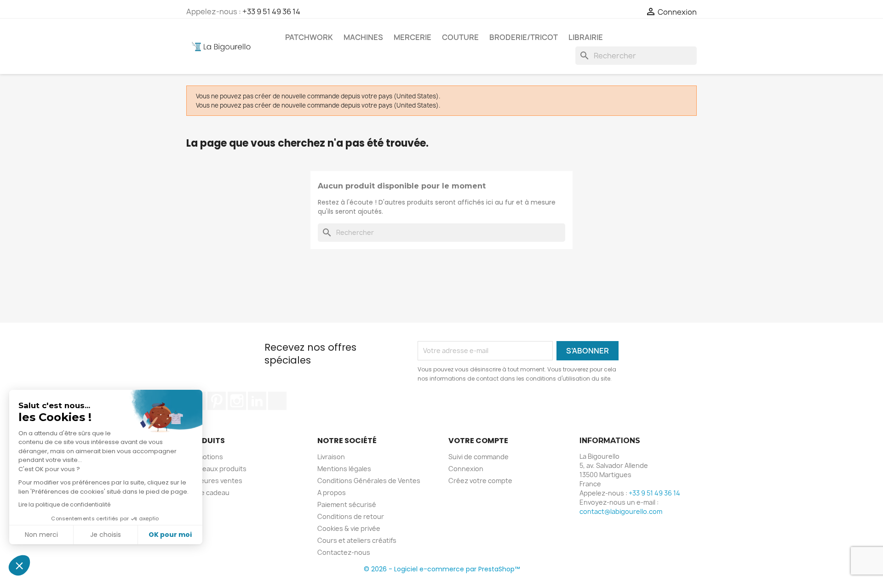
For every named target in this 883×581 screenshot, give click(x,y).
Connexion (465, 468)
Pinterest (216, 401)
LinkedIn (257, 401)
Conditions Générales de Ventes (368, 480)
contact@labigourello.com (620, 511)
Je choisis (105, 534)
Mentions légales (344, 468)
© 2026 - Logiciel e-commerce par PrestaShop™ (442, 569)
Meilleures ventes (214, 480)
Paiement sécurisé (346, 504)
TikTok (277, 401)
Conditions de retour (350, 516)
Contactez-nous (343, 552)
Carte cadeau (207, 492)
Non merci (41, 534)
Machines (363, 37)
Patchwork (309, 37)
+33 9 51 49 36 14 (271, 11)
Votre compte (478, 440)
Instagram (237, 401)
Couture (460, 37)
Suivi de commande (478, 456)
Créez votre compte (480, 480)
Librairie (585, 37)
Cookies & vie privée (348, 528)
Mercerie (412, 37)
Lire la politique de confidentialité (64, 504)
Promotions (204, 456)
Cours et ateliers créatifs (356, 540)
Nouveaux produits (216, 468)
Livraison (331, 456)
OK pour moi (170, 534)
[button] (19, 565)
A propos (331, 492)
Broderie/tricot (523, 37)
